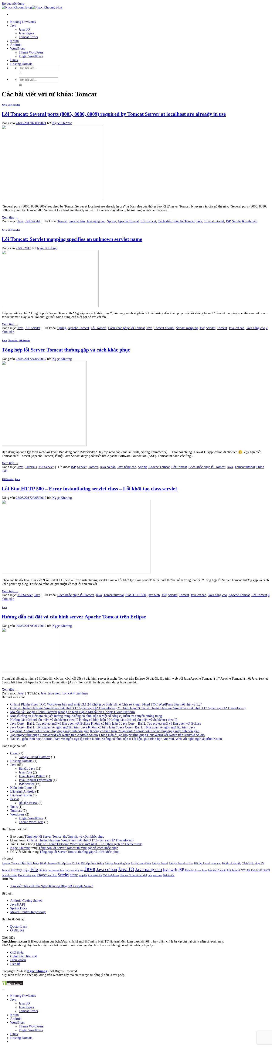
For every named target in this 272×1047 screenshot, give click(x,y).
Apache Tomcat (128, 221)
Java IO (126, 869)
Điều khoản (18, 960)
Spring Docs (18, 908)
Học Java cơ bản (56, 870)
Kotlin (14, 41)
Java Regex (26, 33)
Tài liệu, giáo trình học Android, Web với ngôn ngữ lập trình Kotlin (55, 739)
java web (154, 595)
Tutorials (12, 340)
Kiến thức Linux (21, 787)
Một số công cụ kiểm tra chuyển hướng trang (40, 716)
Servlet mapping (187, 328)
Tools (14, 807)
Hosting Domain (21, 64)
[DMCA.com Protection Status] (12, 984)
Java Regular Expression (35, 780)
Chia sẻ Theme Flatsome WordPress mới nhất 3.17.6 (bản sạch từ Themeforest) (63, 708)
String (74, 875)
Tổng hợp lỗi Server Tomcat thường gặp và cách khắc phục (66, 350)
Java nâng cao (95, 221)
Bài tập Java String (92, 863)
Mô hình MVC (254, 870)
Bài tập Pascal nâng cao (207, 863)
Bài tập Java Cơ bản (68, 863)
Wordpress (17, 814)
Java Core (25, 772)
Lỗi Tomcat (148, 221)
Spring (111, 221)
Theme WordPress (31, 52)
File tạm (43, 870)
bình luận (249, 221)
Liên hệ (15, 964)
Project (42, 875)
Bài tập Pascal (28, 803)
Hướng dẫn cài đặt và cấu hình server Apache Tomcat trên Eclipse (74, 616)
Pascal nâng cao (27, 875)
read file (52, 875)
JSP (228, 221)
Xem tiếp (10, 217)
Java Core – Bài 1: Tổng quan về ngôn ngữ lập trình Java (48, 727)
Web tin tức (168, 875)
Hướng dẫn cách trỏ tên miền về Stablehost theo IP (44, 719)
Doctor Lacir (18, 926)
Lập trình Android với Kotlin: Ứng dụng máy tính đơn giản (49, 731)
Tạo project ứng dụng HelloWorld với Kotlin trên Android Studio (54, 735)
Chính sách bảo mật (23, 956)
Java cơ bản (77, 221)
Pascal (14, 799)
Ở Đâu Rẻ (17, 930)
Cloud (14, 753)
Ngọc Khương (62, 123)
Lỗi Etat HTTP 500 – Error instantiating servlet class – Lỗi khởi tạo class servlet (89, 488)
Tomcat (62, 221)
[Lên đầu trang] (3, 989)
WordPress (17, 48)
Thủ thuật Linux (111, 875)
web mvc (157, 875)
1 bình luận (152, 735)
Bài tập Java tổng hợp (117, 863)
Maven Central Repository (28, 912)
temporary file (95, 875)
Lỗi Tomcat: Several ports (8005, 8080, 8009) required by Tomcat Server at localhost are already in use (114, 114)
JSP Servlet (14, 104)
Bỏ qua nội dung (13, 3)
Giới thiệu (17, 952)
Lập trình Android (22, 791)
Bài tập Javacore (48, 863)
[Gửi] (20, 73)
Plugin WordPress (31, 56)
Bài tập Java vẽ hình (141, 863)
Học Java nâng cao (74, 870)
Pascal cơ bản (9, 875)
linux (204, 870)
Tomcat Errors (28, 37)
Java (13, 25)
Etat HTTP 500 (135, 595)
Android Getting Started (26, 900)
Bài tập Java (27, 768)
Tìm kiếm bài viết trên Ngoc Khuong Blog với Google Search (51, 886)
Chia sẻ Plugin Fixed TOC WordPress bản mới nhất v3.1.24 (50, 704)
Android (15, 45)
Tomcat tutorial (214, 221)
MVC (243, 870)
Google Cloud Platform (34, 757)
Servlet (236, 221)
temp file (83, 875)
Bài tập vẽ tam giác (231, 863)
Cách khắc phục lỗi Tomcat (176, 221)
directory (16, 870)
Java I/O (24, 29)
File (34, 869)
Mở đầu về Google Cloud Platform (33, 712)
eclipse (26, 870)
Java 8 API (17, 904)
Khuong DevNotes (23, 22)
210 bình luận (181, 708)
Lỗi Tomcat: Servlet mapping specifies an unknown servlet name (72, 239)
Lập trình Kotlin (21, 795)
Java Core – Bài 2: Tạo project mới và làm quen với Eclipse (50, 723)
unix (150, 875)
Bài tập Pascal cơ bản (181, 863)
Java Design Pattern (32, 776)
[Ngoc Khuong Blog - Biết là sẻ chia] (32, 7)
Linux (14, 60)
